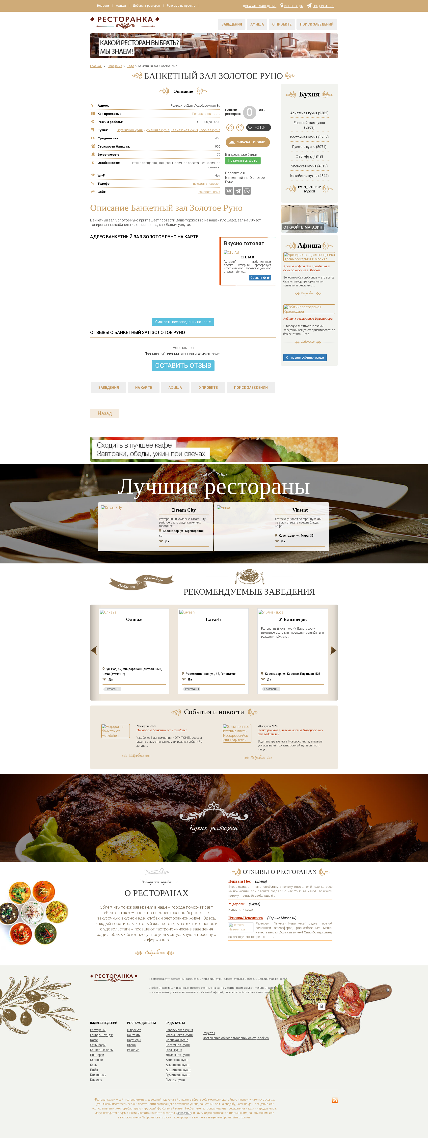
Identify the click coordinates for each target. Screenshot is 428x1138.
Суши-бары (98, 1045)
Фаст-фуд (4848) (309, 156)
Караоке (96, 1079)
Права (131, 1045)
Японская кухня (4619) (309, 166)
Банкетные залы (101, 1050)
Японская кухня (177, 1040)
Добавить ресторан (146, 5)
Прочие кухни (175, 1079)
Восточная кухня (178, 1045)
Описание (183, 91)
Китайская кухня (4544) (309, 176)
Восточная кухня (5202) (309, 137)
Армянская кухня (178, 1065)
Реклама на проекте (181, 5)
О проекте (282, 24)
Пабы (94, 1070)
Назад (105, 413)
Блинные (96, 1060)
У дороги (236, 904)
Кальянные (98, 1074)
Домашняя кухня (156, 130)
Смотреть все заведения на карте (183, 322)
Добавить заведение (259, 6)
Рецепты (209, 1033)
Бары (93, 1065)
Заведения (231, 24)
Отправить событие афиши (305, 357)
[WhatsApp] (247, 191)
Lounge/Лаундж (101, 1035)
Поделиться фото (242, 160)
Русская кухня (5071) (309, 147)
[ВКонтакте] (229, 191)
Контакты (133, 1035)
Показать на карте (206, 114)
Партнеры (134, 1040)
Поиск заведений (317, 24)
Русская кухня (209, 130)
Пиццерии (97, 1055)
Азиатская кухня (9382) (309, 113)
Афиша (121, 5)
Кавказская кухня (184, 130)
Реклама (133, 1050)
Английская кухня (178, 1070)
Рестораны (98, 1030)
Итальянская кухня (179, 1035)
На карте (143, 388)
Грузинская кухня (130, 130)
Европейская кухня (179, 1030)
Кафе (94, 1040)
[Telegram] (238, 191)
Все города (293, 5)
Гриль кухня (174, 1050)
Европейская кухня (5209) (309, 125)
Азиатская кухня (177, 1060)
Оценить (256, 277)
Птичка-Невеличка (245, 918)
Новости (103, 5)
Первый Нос (239, 881)
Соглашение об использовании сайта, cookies (236, 1038)
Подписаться (323, 5)
